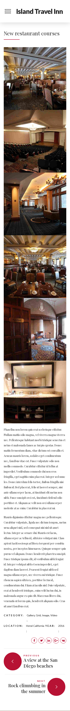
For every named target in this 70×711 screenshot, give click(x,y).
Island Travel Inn (39, 11)
